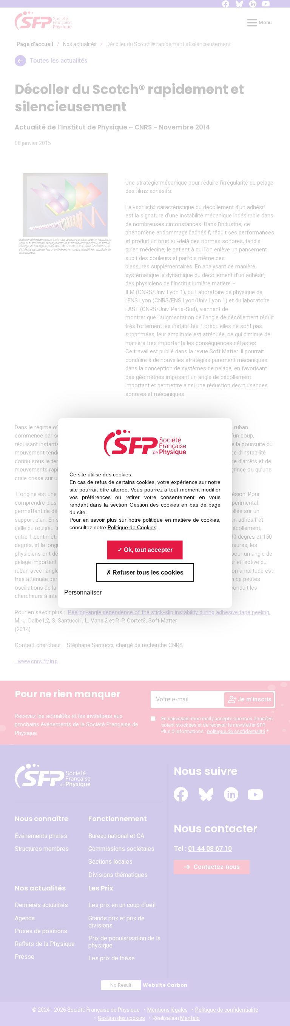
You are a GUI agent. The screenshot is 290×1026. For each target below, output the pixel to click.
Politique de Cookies (132, 527)
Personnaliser (83, 592)
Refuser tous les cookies (147, 572)
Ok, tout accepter (147, 550)
